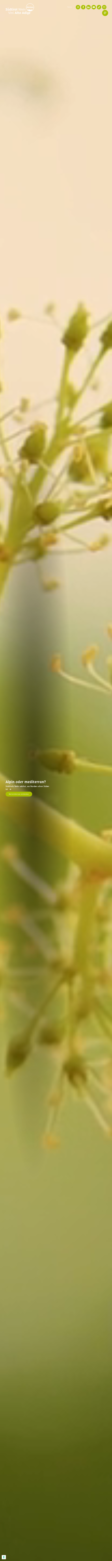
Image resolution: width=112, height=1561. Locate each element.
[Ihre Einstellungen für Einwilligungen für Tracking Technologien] (4, 1557)
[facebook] (83, 7)
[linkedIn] (88, 7)
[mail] (104, 7)
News (69, 7)
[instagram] (78, 7)
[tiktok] (99, 7)
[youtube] (94, 7)
